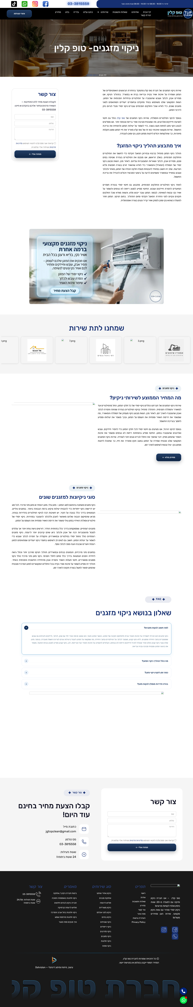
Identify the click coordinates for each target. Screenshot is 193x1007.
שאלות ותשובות (120, 12)
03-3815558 (78, 4)
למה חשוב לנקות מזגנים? (156, 627)
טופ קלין (121, 118)
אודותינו (135, 12)
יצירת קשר (146, 15)
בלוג (67, 12)
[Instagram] (164, 929)
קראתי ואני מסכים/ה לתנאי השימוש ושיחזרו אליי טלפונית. (142, 840)
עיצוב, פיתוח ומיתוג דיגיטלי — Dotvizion (54, 967)
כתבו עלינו (88, 12)
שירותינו (104, 12)
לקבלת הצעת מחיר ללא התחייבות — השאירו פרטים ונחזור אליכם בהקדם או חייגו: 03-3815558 (35, 105)
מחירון (58, 12)
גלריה (76, 12)
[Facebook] (175, 929)
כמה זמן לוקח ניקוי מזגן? (156, 672)
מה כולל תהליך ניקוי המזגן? (155, 661)
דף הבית (147, 12)
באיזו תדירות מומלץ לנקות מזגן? (152, 684)
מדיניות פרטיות (136, 840)
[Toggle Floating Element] (183, 1000)
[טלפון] (175, 936)
